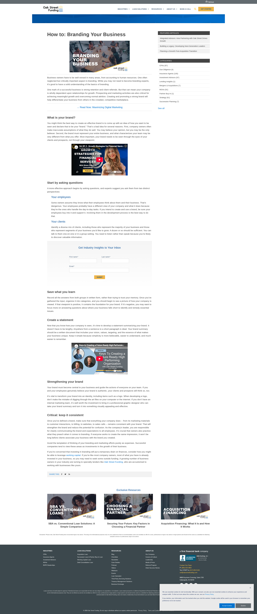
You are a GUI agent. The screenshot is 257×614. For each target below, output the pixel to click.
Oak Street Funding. (94, 610)
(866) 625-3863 (186, 568)
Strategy (164, 98)
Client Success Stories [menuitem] (153, 568)
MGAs (163, 90)
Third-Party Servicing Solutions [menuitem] (121, 579)
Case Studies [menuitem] (115, 562)
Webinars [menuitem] (114, 570)
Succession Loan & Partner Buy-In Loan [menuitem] (90, 557)
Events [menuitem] (113, 573)
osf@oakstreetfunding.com (188, 572)
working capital (73, 455)
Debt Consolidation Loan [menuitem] (85, 562)
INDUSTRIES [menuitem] (123, 9)
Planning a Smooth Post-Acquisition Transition (178, 51)
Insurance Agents (168, 74)
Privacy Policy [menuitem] (142, 610)
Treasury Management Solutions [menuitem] (121, 581)
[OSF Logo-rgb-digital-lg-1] (53, 9)
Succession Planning (169, 102)
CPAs (163, 66)
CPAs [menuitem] (45, 554)
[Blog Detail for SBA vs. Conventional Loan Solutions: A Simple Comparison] (71, 506)
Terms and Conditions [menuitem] (154, 610)
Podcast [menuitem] (114, 565)
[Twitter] (65, 474)
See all (161, 108)
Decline (243, 605)
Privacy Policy (209, 594)
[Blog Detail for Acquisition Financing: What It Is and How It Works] (185, 506)
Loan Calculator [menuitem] (116, 576)
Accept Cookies (227, 605)
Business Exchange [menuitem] (117, 584)
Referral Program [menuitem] (151, 565)
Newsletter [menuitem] (114, 560)
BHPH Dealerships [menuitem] (49, 565)
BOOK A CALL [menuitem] (185, 9)
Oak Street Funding (113, 462)
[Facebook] (61, 474)
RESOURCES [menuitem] (156, 9)
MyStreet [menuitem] (211, 2)
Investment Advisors (169, 78)
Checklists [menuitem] (114, 557)
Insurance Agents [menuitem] (48, 557)
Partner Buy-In (166, 94)
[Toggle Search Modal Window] (195, 9)
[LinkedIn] (69, 474)
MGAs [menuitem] (45, 562)
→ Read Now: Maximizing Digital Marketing (99, 107)
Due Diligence (166, 70)
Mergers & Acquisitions (170, 86)
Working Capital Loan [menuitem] (84, 560)
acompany (194, 551)
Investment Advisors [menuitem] (49, 560)
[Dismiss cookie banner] (250, 588)
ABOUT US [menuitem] (171, 9)
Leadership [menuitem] (149, 560)
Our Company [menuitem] (150, 554)
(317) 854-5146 (195, 570)
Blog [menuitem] (112, 554)
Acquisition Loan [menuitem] (82, 554)
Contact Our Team (186, 565)
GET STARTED (206, 9)
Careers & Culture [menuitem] (151, 557)
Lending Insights (167, 82)
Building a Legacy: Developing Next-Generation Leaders (182, 46)
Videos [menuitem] (113, 568)
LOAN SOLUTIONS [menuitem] (139, 9)
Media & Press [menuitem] (150, 562)
